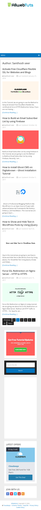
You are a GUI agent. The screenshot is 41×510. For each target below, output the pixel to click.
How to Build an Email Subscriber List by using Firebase (20, 120)
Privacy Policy (34, 505)
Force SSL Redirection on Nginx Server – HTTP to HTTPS (18, 272)
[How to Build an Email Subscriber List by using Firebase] (20, 139)
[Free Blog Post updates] (20, 355)
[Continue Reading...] (9, 112)
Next (10, 323)
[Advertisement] (20, 31)
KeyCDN (25, 505)
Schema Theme (17, 505)
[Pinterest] (11, 493)
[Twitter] (15, 493)
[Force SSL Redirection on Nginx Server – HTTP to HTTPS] (20, 292)
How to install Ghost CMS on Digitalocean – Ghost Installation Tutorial (19, 170)
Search (20, 370)
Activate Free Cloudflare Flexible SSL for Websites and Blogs (19, 70)
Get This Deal (20, 477)
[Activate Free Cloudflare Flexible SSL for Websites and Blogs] (20, 90)
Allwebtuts (14, 503)
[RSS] (23, 493)
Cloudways (7, 505)
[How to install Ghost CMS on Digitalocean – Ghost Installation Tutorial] (20, 192)
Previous (7, 320)
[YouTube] (19, 493)
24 (4, 323)
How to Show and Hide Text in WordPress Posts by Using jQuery (19, 223)
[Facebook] (7, 493)
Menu (3, 55)
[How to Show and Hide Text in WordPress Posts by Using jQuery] (20, 243)
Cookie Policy (20, 507)
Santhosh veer (9, 76)
